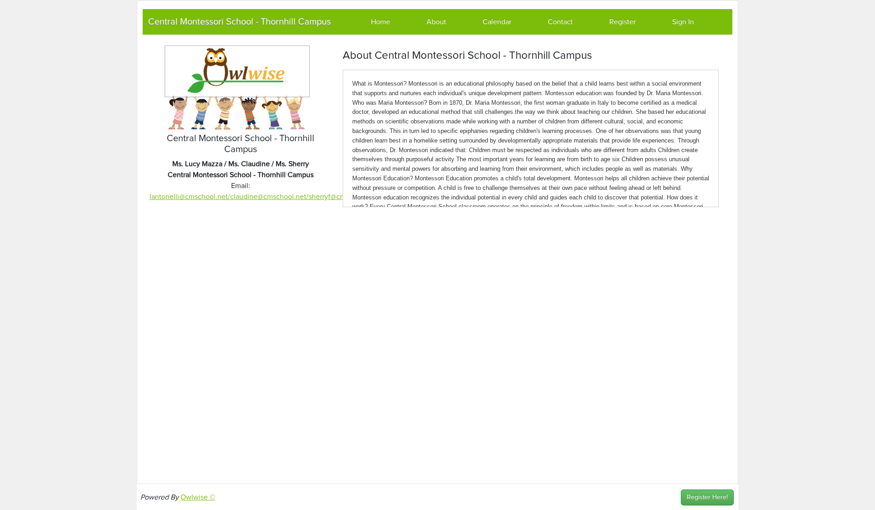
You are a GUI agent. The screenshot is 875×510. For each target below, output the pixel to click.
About (436, 22)
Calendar (497, 22)
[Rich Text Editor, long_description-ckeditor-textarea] (530, 138)
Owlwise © (197, 497)
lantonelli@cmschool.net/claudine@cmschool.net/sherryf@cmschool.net (264, 196)
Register (622, 22)
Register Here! (707, 497)
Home (380, 22)
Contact (560, 22)
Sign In (683, 22)
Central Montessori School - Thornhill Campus (239, 21)
